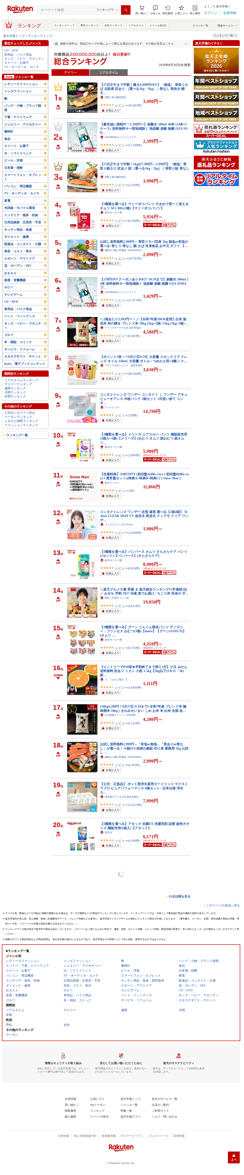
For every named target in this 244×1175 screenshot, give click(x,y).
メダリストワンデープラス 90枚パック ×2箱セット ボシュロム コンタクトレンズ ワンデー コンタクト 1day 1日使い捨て (144, 1140)
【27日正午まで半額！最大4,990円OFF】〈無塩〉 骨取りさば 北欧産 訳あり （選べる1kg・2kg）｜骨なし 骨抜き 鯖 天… (144, 89)
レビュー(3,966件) (127, 455)
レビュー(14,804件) (128, 687)
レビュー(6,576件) (127, 648)
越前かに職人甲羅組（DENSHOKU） (124, 250)
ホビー (8, 287)
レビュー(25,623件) (128, 805)
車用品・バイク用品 (18, 54)
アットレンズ (112, 407)
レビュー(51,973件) (128, 300)
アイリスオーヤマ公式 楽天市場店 (123, 327)
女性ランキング (113, 25)
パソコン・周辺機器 (18, 186)
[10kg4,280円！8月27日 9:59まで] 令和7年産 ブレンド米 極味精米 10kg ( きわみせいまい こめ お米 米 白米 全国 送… (143, 708)
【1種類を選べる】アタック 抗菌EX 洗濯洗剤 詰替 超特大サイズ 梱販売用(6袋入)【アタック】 (144, 826)
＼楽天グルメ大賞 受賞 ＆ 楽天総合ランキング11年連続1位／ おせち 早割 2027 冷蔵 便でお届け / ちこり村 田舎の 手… (144, 591)
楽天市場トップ (14, 36)
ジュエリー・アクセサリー (22, 124)
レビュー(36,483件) (128, 105)
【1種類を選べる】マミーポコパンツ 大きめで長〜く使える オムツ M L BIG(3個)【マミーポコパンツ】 (144, 206)
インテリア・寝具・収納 (21, 215)
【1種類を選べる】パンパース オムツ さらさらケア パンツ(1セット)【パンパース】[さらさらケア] (143, 554)
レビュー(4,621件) (127, 606)
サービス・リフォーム (19, 349)
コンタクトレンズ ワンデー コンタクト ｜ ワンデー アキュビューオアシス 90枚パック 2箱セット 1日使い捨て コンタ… (143, 399)
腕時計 (8, 131)
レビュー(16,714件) (128, 1119)
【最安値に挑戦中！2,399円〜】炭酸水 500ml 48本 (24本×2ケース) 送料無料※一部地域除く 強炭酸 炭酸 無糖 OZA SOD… (144, 128)
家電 (7, 200)
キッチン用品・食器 (18, 229)
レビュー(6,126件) (127, 723)
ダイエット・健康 (16, 236)
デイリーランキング (18, 384)
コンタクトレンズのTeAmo (119, 524)
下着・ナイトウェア (18, 117)
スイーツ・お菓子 (16, 62)
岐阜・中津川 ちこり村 (117, 598)
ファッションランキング (21, 425)
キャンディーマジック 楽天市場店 (124, 1071)
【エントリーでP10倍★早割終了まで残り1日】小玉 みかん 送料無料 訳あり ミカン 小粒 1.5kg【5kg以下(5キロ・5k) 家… (143, 671)
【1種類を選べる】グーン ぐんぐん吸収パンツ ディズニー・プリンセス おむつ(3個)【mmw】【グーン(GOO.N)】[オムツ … (143, 631)
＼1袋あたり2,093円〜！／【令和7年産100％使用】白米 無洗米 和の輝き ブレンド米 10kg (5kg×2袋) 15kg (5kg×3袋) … (144, 321)
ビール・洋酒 (13, 160)
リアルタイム (136, 25)
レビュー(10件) (125, 997)
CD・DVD (11, 50)
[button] (155, 10)
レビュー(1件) (124, 491)
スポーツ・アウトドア (19, 258)
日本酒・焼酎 (13, 167)
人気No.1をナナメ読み (19, 412)
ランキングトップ (64, 25)
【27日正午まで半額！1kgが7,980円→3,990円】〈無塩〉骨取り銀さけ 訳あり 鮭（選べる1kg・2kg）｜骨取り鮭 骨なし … (144, 168)
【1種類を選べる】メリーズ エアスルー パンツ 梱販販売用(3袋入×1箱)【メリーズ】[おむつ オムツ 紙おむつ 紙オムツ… (143, 438)
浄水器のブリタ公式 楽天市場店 (122, 797)
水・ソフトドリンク (18, 153)
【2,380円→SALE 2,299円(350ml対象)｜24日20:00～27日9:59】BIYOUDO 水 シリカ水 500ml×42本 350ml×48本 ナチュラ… (144, 1023)
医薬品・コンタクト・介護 (22, 244)
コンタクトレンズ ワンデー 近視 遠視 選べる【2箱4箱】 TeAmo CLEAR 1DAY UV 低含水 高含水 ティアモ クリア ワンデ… (144, 516)
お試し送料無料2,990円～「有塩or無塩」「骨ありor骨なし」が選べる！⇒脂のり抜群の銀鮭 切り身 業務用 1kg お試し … (144, 748)
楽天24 (108, 832)
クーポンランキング (18, 417)
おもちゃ (10, 273)
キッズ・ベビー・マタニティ (24, 58)
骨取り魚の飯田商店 (115, 97)
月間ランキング (15, 392)
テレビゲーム (13, 294)
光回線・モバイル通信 (19, 208)
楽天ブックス (112, 482)
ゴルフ (8, 335)
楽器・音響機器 (15, 280)
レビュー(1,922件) (127, 962)
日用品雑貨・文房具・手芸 (22, 222)
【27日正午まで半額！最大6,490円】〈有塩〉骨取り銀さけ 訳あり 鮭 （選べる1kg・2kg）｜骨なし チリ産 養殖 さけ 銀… (143, 905)
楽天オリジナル (113, 953)
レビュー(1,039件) (127, 922)
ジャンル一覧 (200, 25)
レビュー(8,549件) (127, 221)
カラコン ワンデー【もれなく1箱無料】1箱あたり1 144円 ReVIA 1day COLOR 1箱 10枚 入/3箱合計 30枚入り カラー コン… (144, 1062)
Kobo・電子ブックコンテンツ (24, 364)
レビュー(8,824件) (127, 568)
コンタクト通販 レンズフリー (121, 1146)
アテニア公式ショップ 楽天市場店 (124, 365)
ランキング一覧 (17, 435)
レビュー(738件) (126, 415)
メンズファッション (18, 91)
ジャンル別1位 (157, 25)
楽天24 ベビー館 (113, 212)
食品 (7, 139)
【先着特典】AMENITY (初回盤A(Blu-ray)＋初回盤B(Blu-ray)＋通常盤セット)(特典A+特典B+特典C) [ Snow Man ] (144, 476)
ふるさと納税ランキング (21, 421)
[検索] (126, 10)
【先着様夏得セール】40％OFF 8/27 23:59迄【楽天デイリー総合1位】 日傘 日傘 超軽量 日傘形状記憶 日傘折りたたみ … (144, 1102)
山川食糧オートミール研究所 (120, 715)
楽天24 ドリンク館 (114, 989)
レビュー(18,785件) (128, 258)
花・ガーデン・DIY (17, 265)
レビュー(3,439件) (127, 185)
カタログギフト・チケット (22, 356)
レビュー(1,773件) (127, 1155)
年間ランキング (15, 396)
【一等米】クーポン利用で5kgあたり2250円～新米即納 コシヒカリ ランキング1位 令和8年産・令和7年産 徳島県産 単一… (144, 866)
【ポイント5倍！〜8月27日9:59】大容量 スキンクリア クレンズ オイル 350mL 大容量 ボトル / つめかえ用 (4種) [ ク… (143, 359)
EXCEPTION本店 (113, 874)
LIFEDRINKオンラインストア (120, 137)
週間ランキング (15, 388)
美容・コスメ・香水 (18, 251)
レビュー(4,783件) (127, 765)
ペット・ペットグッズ (19, 316)
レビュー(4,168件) (127, 840)
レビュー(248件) (126, 882)
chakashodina (111, 1111)
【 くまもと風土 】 (116, 679)
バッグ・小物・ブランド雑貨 (22, 107)
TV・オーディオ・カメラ (21, 67)
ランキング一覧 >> (225, 35)
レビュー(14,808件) (128, 533)
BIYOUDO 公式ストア (116, 1031)
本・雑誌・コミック (18, 342)
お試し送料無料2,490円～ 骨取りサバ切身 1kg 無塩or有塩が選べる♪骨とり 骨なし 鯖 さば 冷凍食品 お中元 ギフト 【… (144, 243)
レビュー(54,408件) (128, 1039)
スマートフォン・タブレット (22, 177)
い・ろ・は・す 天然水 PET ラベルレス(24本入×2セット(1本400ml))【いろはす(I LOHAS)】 (143, 983)
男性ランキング (89, 25)
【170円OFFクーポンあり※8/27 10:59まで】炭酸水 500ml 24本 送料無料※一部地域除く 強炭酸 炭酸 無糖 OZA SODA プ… (144, 283)
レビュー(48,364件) (128, 373)
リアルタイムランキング (21, 380)
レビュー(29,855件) (128, 1079)
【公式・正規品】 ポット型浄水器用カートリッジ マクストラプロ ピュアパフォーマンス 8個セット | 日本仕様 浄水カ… (144, 788)
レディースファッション (21, 84)
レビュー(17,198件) (128, 145)
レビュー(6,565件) (127, 336)
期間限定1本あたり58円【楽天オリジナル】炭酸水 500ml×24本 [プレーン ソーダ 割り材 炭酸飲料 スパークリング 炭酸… (144, 945)
